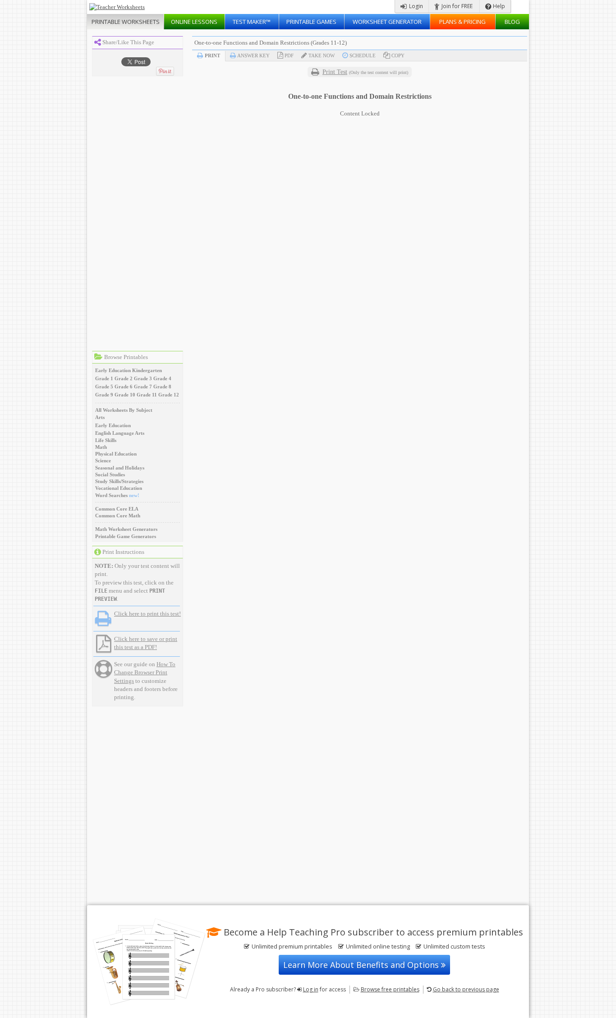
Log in (310, 989)
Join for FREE (456, 6)
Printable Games (311, 22)
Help (498, 6)
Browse (390, 989)
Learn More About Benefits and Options (362, 964)
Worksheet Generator (387, 22)
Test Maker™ (252, 22)
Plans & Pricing (462, 22)
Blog (512, 22)
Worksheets (126, 22)
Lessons (194, 22)
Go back (466, 989)
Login (415, 6)
